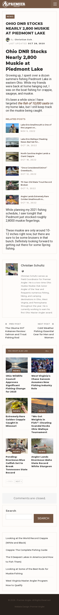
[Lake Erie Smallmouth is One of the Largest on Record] (12, 128)
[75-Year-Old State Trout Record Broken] (12, 185)
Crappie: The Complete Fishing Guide (26, 550)
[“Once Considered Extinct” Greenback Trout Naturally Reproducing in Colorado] (12, 171)
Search (11, 510)
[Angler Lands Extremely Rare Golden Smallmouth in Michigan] (12, 200)
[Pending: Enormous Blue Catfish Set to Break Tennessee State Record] (17, 446)
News (10, 16)
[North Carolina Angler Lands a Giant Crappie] (12, 157)
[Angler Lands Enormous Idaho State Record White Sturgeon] (42, 446)
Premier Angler (37, 607)
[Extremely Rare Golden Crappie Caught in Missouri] (17, 405)
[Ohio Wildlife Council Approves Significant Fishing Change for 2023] (17, 365)
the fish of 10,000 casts (33, 103)
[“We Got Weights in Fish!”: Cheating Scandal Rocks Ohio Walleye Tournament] (42, 405)
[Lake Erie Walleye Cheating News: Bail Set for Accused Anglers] (12, 142)
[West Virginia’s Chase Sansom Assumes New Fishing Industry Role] (42, 365)
